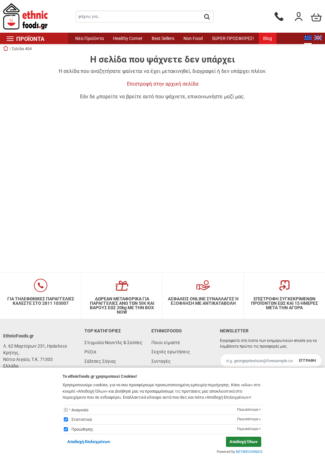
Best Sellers (163, 38)
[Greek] (308, 38)
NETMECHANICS (249, 452)
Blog (267, 38)
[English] (318, 38)
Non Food (193, 38)
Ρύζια (90, 351)
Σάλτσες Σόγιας (100, 361)
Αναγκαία (79, 410)
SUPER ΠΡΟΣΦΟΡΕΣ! (233, 38)
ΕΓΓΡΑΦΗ (307, 360)
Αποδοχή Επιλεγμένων (88, 441)
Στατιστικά (81, 419)
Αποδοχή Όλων (243, 441)
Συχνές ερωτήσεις (170, 351)
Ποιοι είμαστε (165, 342)
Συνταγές (161, 361)
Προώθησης (82, 429)
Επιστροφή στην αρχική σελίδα (162, 84)
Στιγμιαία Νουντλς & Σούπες (113, 342)
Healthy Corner (128, 38)
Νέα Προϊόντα (89, 38)
